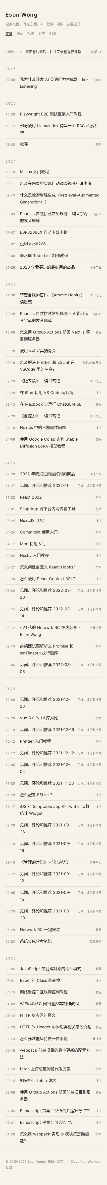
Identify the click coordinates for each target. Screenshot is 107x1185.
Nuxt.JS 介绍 (32, 520)
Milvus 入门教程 (34, 171)
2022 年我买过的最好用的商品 (47, 473)
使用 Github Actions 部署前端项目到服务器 (55, 1095)
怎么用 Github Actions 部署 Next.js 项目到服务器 (55, 335)
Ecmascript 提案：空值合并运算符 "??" (55, 1110)
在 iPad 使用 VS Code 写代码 (47, 392)
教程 (99, 332)
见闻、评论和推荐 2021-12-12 (47, 752)
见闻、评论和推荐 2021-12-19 (47, 729)
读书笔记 (96, 295)
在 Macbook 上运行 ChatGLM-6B (51, 404)
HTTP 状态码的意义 (37, 1015)
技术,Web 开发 (92, 363)
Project (97, 80)
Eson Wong (21, 14)
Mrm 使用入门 (33, 543)
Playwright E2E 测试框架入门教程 (51, 114)
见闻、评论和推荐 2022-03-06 (45, 668)
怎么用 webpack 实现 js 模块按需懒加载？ (54, 1137)
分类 (41, 33)
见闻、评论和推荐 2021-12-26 (45, 703)
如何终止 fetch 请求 (38, 1080)
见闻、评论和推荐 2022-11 (44, 485)
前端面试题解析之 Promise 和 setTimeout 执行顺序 (46, 649)
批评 (24, 144)
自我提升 (96, 628)
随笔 (99, 144)
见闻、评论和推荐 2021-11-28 (47, 783)
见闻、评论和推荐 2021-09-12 (45, 877)
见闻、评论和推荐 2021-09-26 (45, 828)
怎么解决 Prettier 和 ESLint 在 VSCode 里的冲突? (47, 366)
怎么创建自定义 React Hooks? (47, 566)
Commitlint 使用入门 (39, 532)
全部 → (96, 52)
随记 (19, 33)
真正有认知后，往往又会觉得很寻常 (53, 52)
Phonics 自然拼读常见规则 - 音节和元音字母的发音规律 (54, 317)
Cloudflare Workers (85, 1161)
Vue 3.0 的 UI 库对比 (39, 717)
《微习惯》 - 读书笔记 (40, 380)
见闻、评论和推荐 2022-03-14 (45, 612)
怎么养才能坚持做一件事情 (44, 1038)
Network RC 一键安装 (40, 929)
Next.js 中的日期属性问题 (43, 427)
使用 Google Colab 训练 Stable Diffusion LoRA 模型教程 (49, 443)
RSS (52, 33)
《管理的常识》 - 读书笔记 (44, 862)
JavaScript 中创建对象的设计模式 (50, 968)
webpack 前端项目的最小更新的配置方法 (55, 1054)
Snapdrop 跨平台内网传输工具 (47, 508)
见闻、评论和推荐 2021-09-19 (45, 847)
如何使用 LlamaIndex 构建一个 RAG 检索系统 (59, 129)
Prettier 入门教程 (35, 741)
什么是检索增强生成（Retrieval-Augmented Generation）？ (60, 198)
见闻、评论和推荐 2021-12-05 (45, 768)
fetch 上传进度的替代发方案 (45, 1068)
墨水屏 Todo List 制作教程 (44, 255)
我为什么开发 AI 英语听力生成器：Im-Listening (54, 83)
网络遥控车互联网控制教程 (44, 991)
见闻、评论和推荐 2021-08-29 (45, 914)
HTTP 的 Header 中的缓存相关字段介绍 (56, 1026)
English (97, 214)
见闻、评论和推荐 (90, 486)
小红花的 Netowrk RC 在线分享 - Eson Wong (50, 631)
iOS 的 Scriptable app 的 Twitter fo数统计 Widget (54, 810)
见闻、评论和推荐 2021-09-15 (45, 896)
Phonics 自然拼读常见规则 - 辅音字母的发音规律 (54, 217)
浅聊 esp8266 (33, 243)
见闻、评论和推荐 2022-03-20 (45, 594)
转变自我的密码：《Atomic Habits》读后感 (52, 298)
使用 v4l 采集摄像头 (38, 350)
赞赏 (60, 1161)
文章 (8, 33)
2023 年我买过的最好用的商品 (47, 267)
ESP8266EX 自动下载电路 (43, 232)
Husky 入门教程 (34, 555)
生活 (99, 509)
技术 (99, 393)
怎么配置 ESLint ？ (37, 794)
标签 (30, 33)
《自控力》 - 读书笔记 (40, 415)
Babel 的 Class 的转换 (40, 980)
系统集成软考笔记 (36, 941)
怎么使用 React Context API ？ (48, 578)
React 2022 (31, 497)
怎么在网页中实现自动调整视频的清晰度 (56, 183)
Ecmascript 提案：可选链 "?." (46, 1122)
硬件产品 (96, 267)
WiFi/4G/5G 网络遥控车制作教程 (49, 1003)
